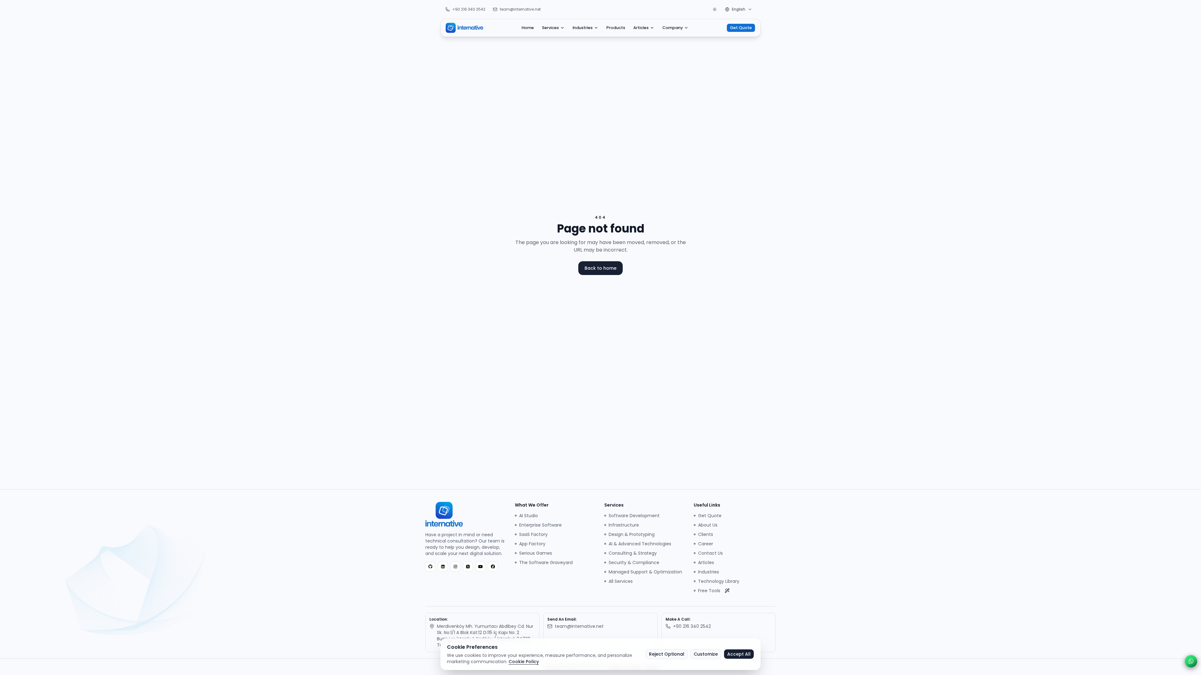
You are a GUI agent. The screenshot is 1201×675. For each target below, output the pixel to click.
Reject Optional (666, 654)
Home (528, 27)
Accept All (739, 654)
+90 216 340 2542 (468, 9)
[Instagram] (455, 567)
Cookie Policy (524, 661)
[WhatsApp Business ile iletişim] (1191, 661)
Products (615, 27)
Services (550, 27)
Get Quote (741, 27)
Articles (641, 27)
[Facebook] (493, 567)
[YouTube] (480, 567)
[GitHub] (430, 567)
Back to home (600, 268)
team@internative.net (520, 9)
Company (672, 27)
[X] (468, 567)
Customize (706, 654)
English (738, 9)
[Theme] (714, 9)
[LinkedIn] (443, 567)
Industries (583, 27)
